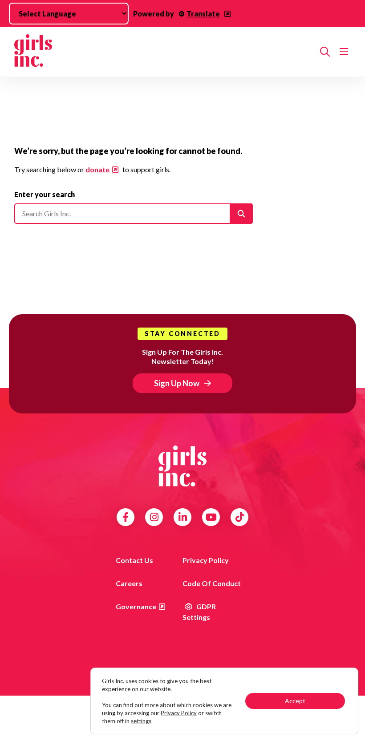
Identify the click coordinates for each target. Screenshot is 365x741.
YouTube (211, 517)
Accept (295, 701)
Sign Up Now (176, 383)
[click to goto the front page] (182, 465)
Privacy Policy (205, 560)
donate (97, 169)
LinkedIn (183, 517)
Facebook (125, 517)
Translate (203, 13)
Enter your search (44, 194)
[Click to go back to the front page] (163, 51)
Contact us (134, 560)
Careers (129, 583)
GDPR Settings (199, 611)
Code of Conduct (211, 583)
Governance (136, 606)
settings (141, 721)
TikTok (239, 517)
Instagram (154, 517)
